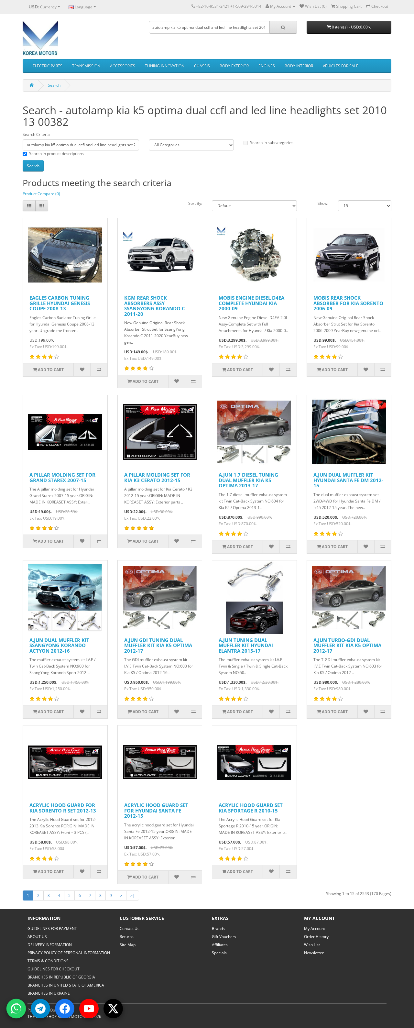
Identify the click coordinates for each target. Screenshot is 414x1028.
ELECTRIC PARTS (47, 66)
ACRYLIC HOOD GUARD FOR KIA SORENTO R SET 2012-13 (62, 808)
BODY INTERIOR (299, 66)
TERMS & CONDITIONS (48, 961)
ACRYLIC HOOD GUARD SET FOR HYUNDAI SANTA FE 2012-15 (156, 810)
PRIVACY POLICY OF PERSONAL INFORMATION (68, 953)
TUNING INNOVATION (164, 66)
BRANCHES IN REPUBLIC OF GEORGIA (61, 977)
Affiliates (220, 944)
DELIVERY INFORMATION (49, 944)
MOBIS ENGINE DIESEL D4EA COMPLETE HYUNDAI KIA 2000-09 (251, 303)
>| (132, 895)
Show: (323, 203)
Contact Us (129, 928)
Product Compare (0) (41, 193)
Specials (219, 953)
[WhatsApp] (16, 1008)
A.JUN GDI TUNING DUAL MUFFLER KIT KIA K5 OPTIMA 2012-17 (158, 645)
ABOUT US (37, 936)
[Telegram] (40, 1008)
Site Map (128, 944)
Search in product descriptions (56, 153)
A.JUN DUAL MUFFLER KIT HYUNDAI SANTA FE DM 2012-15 (348, 480)
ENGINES (266, 66)
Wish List (312, 944)
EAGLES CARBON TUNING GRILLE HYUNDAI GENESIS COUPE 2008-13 (59, 303)
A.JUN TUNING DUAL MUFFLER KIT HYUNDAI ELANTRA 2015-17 (246, 645)
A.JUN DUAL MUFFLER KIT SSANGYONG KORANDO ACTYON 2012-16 (59, 645)
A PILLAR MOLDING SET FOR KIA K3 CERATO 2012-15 (157, 477)
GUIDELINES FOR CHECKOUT (53, 969)
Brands (218, 928)
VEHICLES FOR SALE (340, 66)
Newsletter (314, 953)
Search (54, 85)
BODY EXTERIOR (234, 66)
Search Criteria (36, 134)
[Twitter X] (113, 1008)
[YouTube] (89, 1008)
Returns (127, 936)
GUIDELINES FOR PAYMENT (52, 928)
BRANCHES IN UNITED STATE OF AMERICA (65, 985)
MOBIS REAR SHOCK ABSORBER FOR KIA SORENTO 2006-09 (348, 303)
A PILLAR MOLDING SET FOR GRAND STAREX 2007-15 (62, 477)
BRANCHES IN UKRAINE (48, 993)
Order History (316, 936)
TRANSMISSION (86, 66)
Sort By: (195, 203)
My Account (314, 928)
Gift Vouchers (224, 936)
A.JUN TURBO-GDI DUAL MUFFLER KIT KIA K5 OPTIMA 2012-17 (347, 645)
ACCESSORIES (122, 66)
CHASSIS (202, 66)
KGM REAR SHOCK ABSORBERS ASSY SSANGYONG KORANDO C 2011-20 (154, 305)
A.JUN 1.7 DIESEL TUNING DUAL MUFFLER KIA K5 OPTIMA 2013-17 (248, 480)
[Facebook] (64, 1008)
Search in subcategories (271, 142)
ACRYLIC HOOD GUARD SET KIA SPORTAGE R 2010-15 (251, 808)
